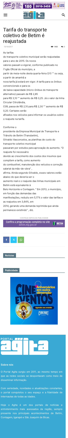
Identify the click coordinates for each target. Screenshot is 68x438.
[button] (5, 15)
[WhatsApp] (21, 240)
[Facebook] (6, 240)
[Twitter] (13, 240)
